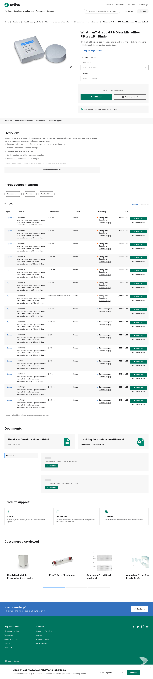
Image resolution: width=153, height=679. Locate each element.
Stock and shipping (105, 223)
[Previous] (19, 565)
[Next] (133, 565)
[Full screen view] (71, 67)
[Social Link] (133, 626)
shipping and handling (109, 109)
